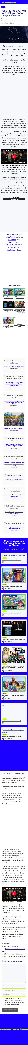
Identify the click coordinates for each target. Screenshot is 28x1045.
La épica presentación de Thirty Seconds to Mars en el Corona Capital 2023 (14, 384)
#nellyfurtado (10, 237)
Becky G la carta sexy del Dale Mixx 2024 (12, 736)
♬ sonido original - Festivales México (14, 247)
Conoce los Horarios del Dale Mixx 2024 (8, 297)
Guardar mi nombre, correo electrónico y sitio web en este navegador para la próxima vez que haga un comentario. (14, 1001)
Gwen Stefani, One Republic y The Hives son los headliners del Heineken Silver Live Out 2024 (19, 311)
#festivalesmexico (13, 245)
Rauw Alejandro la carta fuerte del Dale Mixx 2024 (8, 326)
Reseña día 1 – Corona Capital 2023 (14, 428)
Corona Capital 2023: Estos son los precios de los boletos (14, 527)
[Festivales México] (8, 2)
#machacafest (14, 242)
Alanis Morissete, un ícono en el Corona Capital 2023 (14, 512)
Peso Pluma (16, 199)
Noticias (7, 943)
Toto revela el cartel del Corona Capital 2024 (8, 310)
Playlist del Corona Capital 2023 (14, 479)
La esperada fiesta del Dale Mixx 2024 (11, 560)
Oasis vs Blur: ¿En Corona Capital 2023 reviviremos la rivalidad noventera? (14, 445)
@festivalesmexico (14, 234)
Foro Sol (11, 199)
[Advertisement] (14, 218)
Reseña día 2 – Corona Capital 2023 (14, 367)
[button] (19, 2)
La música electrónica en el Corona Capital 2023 (14, 495)
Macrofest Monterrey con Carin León (19, 325)
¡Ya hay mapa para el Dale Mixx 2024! (20, 297)
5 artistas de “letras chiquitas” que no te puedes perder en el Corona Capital (14, 464)
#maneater (12, 240)
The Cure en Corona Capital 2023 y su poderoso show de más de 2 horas (14, 402)
